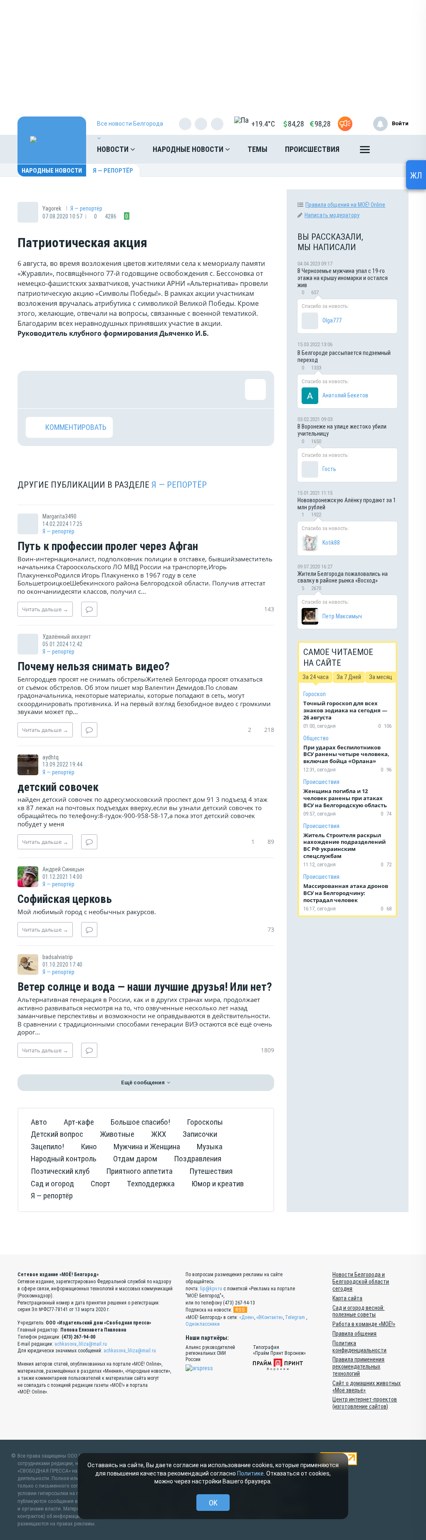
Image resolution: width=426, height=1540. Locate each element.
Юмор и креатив (217, 1183)
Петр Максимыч (342, 616)
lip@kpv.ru (211, 1289)
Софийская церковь (64, 899)
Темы (257, 149)
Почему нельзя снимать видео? (93, 667)
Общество (316, 738)
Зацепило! (47, 1146)
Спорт (100, 1183)
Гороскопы (205, 1122)
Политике (250, 1473)
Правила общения (354, 1333)
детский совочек (58, 787)
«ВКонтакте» (269, 1317)
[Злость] (171, 389)
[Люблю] (90, 389)
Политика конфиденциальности (359, 1347)
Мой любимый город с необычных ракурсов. (86, 912)
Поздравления (197, 1158)
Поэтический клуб (60, 1171)
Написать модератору (332, 215)
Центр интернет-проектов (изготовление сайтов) (364, 1403)
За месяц (380, 677)
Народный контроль (64, 1158)
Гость (329, 469)
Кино (89, 1146)
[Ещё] (364, 151)
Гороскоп (314, 694)
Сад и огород (52, 1183)
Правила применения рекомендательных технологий (358, 1366)
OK (213, 1503)
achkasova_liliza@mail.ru (80, 1344)
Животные (117, 1134)
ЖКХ (158, 1134)
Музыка (210, 1146)
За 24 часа (315, 677)
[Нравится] (36, 389)
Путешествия (211, 1171)
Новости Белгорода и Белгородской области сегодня (360, 1281)
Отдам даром (135, 1158)
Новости (113, 149)
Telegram (295, 1317)
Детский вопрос (57, 1134)
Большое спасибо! (140, 1122)
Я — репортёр (113, 170)
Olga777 (332, 320)
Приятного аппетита (139, 1171)
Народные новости (189, 149)
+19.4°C (263, 123)
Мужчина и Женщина (147, 1146)
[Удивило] (117, 389)
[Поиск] (394, 149)
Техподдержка (151, 1183)
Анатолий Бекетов (345, 395)
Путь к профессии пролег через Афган (107, 547)
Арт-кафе (79, 1122)
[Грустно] (144, 389)
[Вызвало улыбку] (63, 389)
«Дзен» (246, 1317)
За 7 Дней (349, 677)
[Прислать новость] (345, 124)
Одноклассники (203, 1324)
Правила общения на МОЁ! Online (345, 204)
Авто (39, 1122)
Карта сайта (347, 1298)
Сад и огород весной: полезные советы (358, 1311)
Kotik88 (331, 542)
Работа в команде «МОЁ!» (363, 1324)
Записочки (200, 1134)
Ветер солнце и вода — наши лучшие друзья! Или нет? (144, 987)
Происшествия (312, 149)
